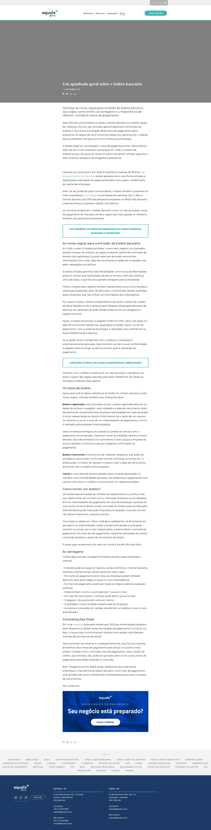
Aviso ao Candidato (22, 801)
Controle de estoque (16, 763)
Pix (72, 767)
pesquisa (78, 624)
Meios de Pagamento (15, 767)
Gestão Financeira (159, 763)
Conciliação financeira (165, 760)
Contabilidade (194, 760)
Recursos (100, 13)
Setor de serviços (159, 767)
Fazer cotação (156, 13)
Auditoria (14, 760)
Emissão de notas (109, 763)
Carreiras (38, 797)
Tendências (84, 771)
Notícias (38, 767)
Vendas (129, 771)
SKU (206, 767)
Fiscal (139, 763)
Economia (87, 763)
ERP (127, 763)
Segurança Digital (131, 767)
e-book (51, 763)
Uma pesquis (91, 195)
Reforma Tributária (103, 767)
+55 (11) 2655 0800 (61, 809)
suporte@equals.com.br (62, 812)
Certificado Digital (67, 760)
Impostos (181, 763)
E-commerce (68, 763)
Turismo (101, 771)
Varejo (115, 771)
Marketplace (200, 763)
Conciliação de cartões (131, 760)
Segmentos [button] (112, 13)
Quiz (82, 767)
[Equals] (21, 788)
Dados (38, 763)
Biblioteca (32, 760)
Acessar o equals (157, 3)
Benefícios (89, 13)
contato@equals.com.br (62, 824)
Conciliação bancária (98, 760)
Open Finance (57, 767)
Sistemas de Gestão (186, 767)
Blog (122, 13)
